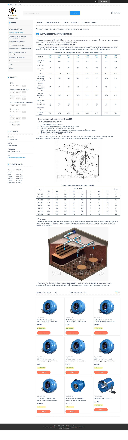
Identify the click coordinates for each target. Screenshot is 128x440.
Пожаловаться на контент (60, 427)
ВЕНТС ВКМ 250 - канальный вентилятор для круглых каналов (104, 360)
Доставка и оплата (89, 22)
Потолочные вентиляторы (17, 41)
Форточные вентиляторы (16, 45)
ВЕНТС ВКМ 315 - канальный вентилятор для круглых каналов (47, 399)
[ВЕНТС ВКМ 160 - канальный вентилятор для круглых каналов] (49, 346)
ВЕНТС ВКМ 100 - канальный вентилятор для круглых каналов (47, 320)
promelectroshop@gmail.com (16, 157)
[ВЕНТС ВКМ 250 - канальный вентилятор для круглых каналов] (106, 346)
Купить (44, 333)
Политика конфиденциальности (76, 427)
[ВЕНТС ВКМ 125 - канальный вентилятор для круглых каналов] (78, 307)
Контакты (75, 22)
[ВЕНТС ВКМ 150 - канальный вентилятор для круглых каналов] (106, 307)
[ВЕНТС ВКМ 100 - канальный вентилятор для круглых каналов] (49, 307)
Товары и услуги (52, 22)
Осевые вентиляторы (15, 29)
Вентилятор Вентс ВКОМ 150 (103, 398)
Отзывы (11, 68)
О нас (10, 64)
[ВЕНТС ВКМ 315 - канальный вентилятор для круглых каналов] (49, 385)
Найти (75, 13)
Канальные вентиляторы (16, 32)
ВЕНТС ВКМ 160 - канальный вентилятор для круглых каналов (47, 360)
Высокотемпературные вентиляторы (20, 48)
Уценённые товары (15, 61)
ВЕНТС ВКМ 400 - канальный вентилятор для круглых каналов (75, 399)
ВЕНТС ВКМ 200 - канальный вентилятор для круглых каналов (75, 360)
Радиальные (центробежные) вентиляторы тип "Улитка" (18, 37)
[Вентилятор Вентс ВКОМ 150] (106, 385)
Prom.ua (72, 425)
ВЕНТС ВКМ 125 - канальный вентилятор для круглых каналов (75, 320)
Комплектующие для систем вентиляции (17, 53)
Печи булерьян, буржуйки (17, 57)
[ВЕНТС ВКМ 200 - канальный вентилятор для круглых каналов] (78, 346)
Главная (39, 22)
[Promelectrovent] (15, 11)
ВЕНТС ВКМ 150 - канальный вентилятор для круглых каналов (104, 320)
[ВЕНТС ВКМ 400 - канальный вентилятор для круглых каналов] (78, 385)
